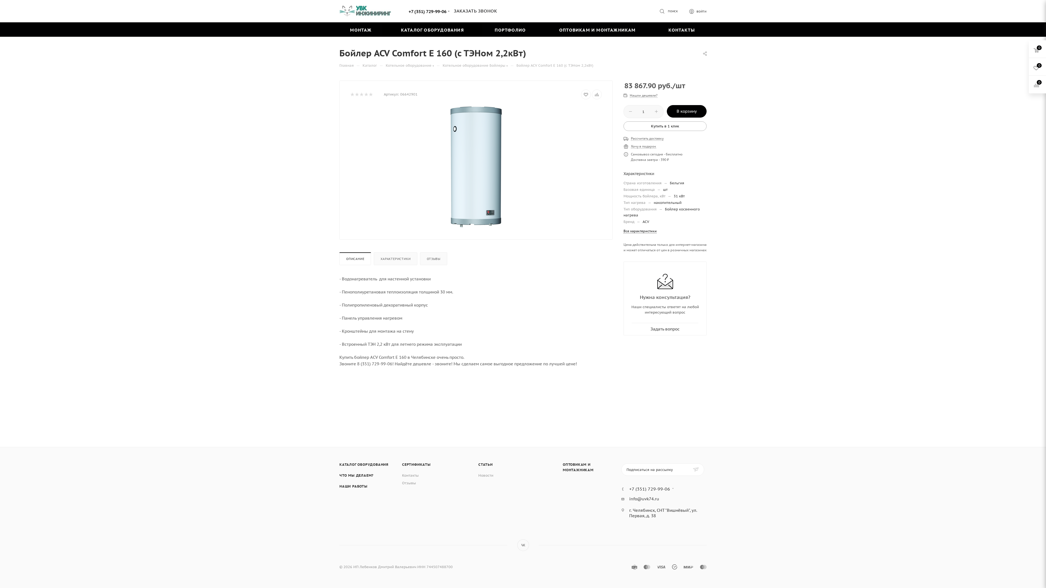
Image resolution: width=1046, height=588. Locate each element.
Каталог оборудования (363, 464)
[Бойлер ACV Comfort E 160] (476, 167)
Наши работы (353, 486)
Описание (355, 259)
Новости (485, 475)
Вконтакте (523, 545)
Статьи (485, 464)
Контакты (410, 475)
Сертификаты (416, 464)
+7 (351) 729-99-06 (427, 11)
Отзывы (433, 259)
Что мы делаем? (356, 475)
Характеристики (396, 259)
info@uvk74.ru (644, 498)
